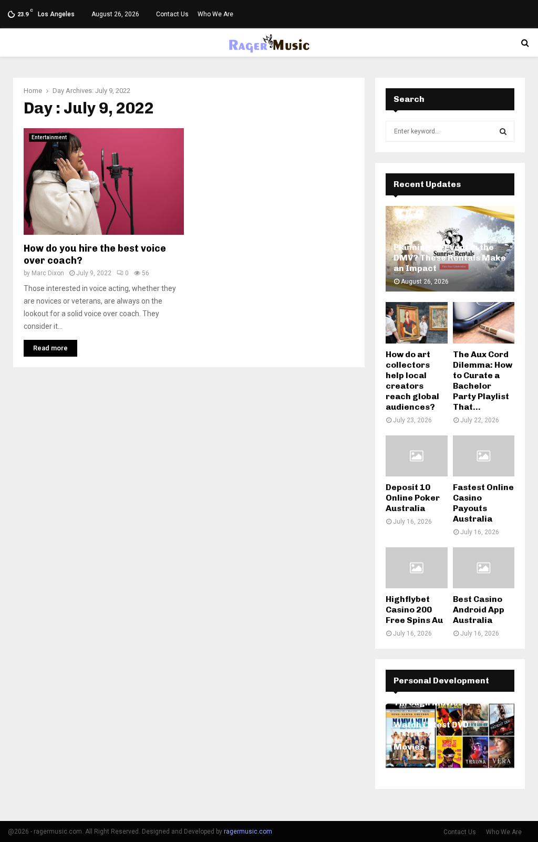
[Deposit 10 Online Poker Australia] (417, 455)
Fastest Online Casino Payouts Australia (483, 503)
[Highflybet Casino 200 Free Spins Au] (417, 567)
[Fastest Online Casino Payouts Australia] (484, 455)
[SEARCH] (503, 131)
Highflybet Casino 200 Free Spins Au (414, 609)
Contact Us (172, 14)
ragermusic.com (248, 831)
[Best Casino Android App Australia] (484, 567)
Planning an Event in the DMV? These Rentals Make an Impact (450, 257)
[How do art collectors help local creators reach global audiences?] (417, 322)
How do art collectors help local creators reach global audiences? (412, 380)
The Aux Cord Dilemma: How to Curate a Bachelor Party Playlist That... (482, 380)
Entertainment (49, 137)
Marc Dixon (48, 273)
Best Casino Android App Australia (478, 609)
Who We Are (215, 14)
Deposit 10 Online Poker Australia (413, 497)
